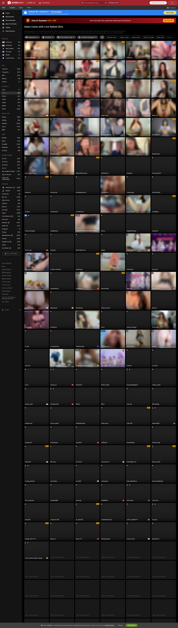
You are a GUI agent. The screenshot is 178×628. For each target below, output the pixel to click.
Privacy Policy (6, 282)
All (102, 37)
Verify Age (170, 12)
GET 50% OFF (168, 20)
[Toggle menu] (3, 3)
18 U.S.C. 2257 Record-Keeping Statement (9, 298)
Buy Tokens (5, 302)
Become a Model (7, 288)
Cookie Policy (109, 625)
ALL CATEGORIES (12, 253)
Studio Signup (6, 291)
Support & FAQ (6, 269)
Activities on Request (87, 37)
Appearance (32, 37)
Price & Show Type (66, 37)
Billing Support (6, 272)
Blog (3, 266)
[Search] (105, 2)
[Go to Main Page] (16, 3)
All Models (5, 294)
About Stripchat (6, 263)
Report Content (6, 275)
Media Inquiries (6, 278)
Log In (172, 3)
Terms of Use (6, 285)
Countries (48, 37)
